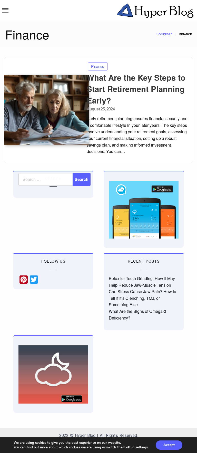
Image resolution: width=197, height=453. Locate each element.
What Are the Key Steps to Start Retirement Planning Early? (136, 89)
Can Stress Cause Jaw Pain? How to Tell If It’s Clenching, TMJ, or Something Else (142, 298)
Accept (169, 444)
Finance (97, 66)
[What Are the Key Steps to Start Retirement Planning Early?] (43, 110)
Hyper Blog (85, 435)
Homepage (164, 34)
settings (141, 447)
